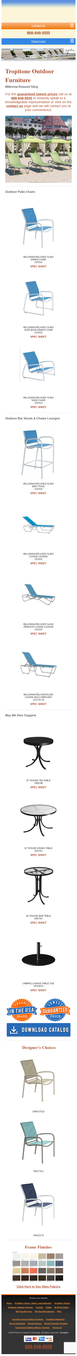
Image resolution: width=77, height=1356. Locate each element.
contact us (14, 106)
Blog (59, 1311)
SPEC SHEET (38, 266)
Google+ (64, 1332)
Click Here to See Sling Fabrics (38, 1286)
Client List (57, 1328)
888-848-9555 (38, 33)
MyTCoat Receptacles (45, 1311)
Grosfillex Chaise (62, 1303)
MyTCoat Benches (24, 1311)
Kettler (49, 1307)
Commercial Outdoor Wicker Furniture (32, 1328)
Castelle (39, 1307)
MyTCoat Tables (61, 1307)
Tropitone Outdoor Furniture (20, 1307)
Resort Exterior (35, 1323)
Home (9, 1303)
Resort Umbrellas (17, 1323)
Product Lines (38, 41)
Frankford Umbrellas (55, 1319)
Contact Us (38, 25)
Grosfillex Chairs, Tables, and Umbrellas (33, 1303)
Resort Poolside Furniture (56, 1323)
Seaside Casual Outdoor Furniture (27, 1319)
